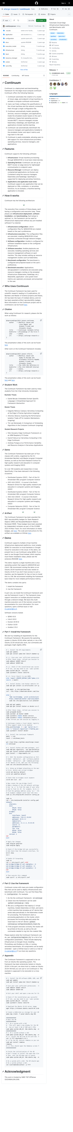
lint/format (24, 62)
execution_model (11, 46)
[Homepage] (36, 3)
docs (7, 42)
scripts (8, 62)
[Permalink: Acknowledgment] (3, 1071)
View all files (24, 69)
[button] (41, 320)
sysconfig (9, 66)
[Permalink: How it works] (3, 195)
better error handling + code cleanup (32, 30)
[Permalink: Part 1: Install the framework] (3, 632)
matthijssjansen (11, 26)
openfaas (53, 36)
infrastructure (10, 50)
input (7, 54)
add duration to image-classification (32, 34)
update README (26, 42)
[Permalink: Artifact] (3, 513)
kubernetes (60, 33)
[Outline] (44, 75)
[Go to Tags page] (18, 20)
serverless (54, 39)
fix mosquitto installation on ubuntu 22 (33, 58)
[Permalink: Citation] (3, 309)
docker (53, 33)
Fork (55, 9)
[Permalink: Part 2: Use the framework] (3, 883)
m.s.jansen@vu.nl (11, 609)
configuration (10, 38)
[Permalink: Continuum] (3, 82)
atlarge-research (11, 9)
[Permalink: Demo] (3, 449)
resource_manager (11, 58)
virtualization (62, 39)
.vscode (8, 30)
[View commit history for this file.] (43, 26)
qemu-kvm (62, 36)
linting (18, 26)
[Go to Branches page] (14, 20)
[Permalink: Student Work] (3, 384)
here (25, 305)
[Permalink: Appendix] (3, 955)
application (9, 34)
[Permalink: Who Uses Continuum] (3, 286)
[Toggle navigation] (3, 3)
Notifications (44, 9)
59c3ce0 (30, 26)
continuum (25, 9)
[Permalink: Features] (3, 148)
